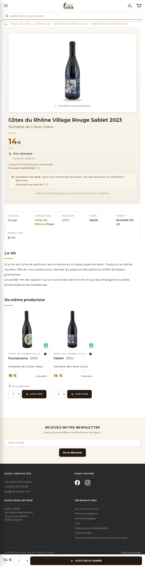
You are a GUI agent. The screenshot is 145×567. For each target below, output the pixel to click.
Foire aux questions (87, 513)
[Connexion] (129, 5)
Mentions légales (85, 518)
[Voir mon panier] (139, 5)
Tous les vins (21, 24)
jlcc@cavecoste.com (18, 491)
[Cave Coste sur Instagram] (89, 484)
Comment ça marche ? (30, 184)
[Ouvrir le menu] (6, 5)
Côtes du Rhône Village (71, 24)
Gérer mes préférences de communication (101, 537)
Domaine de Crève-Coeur (109, 24)
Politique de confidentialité (91, 528)
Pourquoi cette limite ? (22, 168)
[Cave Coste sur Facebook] (78, 484)
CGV (77, 523)
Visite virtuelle (83, 532)
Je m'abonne (72, 452)
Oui (13, 237)
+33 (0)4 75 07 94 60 (16, 486)
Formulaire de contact (18, 481)
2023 (65, 220)
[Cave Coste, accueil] (68, 5)
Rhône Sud (42, 24)
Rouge (12, 220)
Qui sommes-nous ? (87, 508)
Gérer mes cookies (130, 552)
